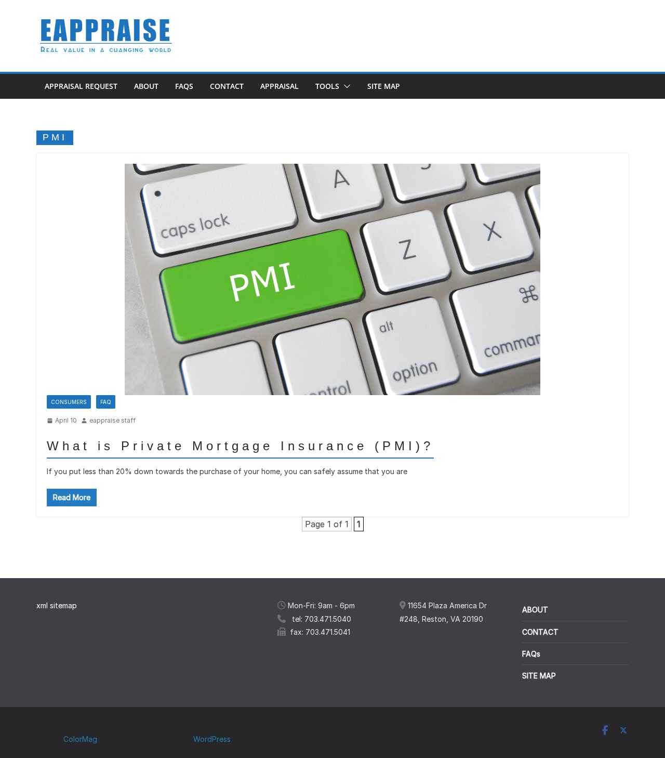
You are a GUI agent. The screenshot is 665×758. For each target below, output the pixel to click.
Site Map (383, 86)
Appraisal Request (81, 86)
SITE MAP (539, 675)
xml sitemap (56, 605)
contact (227, 86)
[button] (345, 86)
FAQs (184, 86)
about (146, 86)
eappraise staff (112, 420)
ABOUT (535, 609)
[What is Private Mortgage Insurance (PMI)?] (332, 279)
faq (105, 402)
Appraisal (279, 86)
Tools (327, 86)
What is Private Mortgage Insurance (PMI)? (240, 446)
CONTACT (540, 632)
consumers (69, 402)
